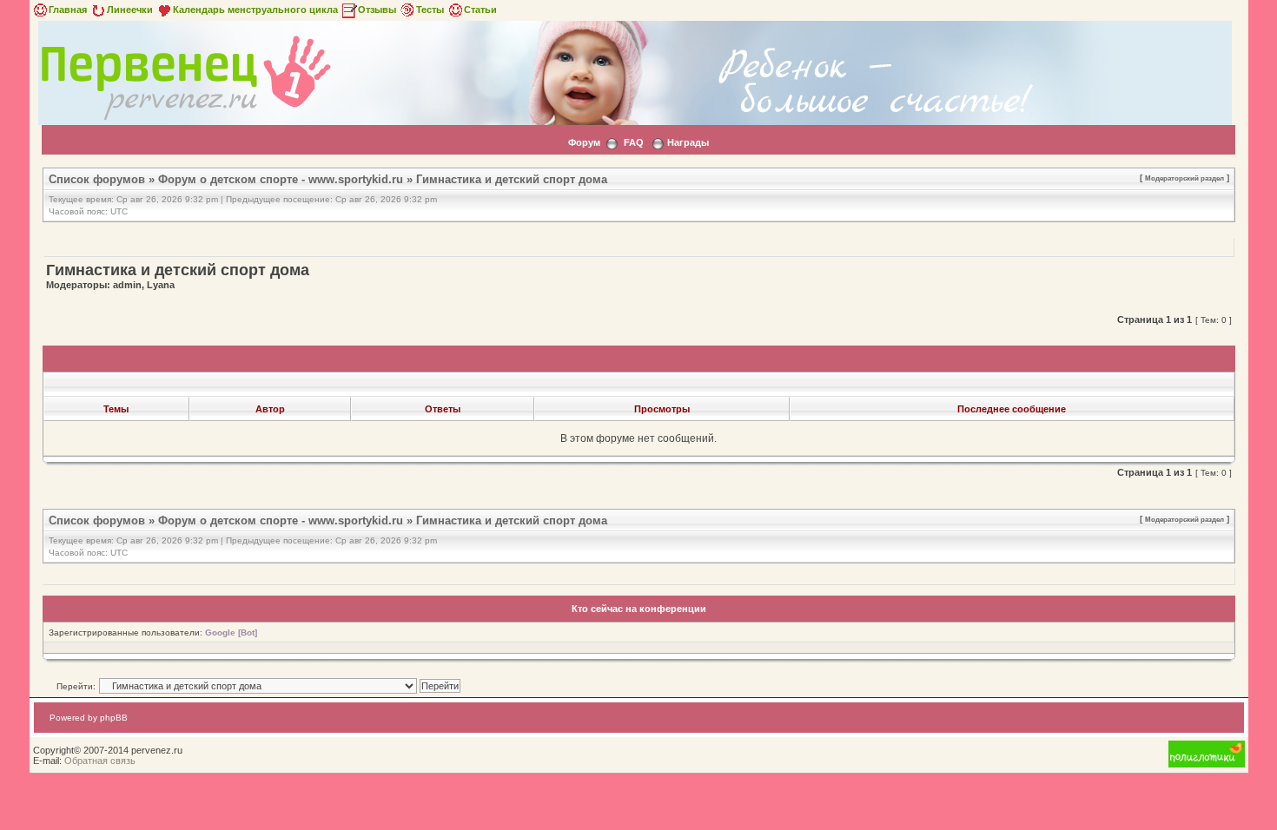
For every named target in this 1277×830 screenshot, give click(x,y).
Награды (688, 142)
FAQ (634, 142)
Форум (584, 142)
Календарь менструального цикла (255, 9)
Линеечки (130, 9)
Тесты (430, 9)
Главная (68, 9)
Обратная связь (100, 760)
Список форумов (97, 179)
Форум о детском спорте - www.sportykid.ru (280, 179)
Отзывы (377, 9)
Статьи (480, 9)
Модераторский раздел (1184, 178)
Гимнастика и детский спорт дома (511, 179)
